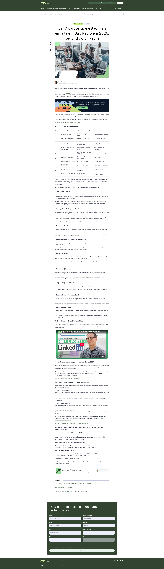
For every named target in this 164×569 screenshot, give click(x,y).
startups (81, 203)
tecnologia (78, 114)
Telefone (85, 522)
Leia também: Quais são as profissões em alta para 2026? (69, 122)
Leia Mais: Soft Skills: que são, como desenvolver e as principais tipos (72, 423)
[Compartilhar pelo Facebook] (50, 47)
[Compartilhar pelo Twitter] (50, 42)
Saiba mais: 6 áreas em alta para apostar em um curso (68, 378)
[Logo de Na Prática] (44, 3)
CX (69, 324)
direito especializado (92, 114)
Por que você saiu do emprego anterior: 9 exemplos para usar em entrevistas (79, 222)
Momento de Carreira (87, 529)
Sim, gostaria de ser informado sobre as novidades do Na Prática (66, 544)
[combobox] (50, 540)
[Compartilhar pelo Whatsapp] (50, 50)
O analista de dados (103, 256)
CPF (50, 529)
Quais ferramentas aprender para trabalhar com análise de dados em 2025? (79, 265)
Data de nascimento (87, 515)
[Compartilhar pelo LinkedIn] (50, 45)
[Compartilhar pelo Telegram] (50, 52)
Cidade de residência (88, 536)
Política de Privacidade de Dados (81, 547)
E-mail (50, 522)
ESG (68, 300)
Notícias (50, 14)
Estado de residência (54, 536)
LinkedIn (68, 93)
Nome (50, 515)
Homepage (43, 14)
